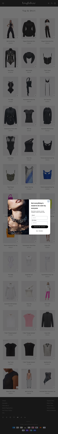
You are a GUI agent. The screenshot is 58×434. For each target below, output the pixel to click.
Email (33, 215)
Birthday (34, 220)
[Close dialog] (48, 201)
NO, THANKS (39, 231)
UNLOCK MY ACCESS (39, 226)
